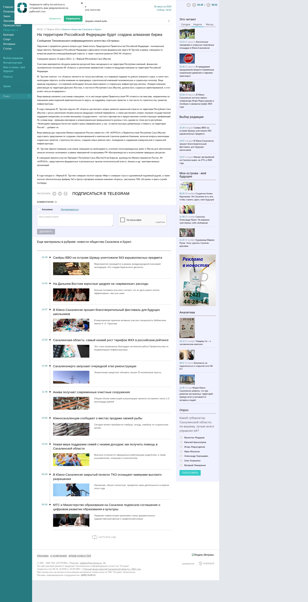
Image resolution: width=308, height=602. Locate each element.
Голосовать (190, 472)
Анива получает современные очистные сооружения (91, 392)
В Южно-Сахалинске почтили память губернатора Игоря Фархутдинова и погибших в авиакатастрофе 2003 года (197, 101)
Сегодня (185, 24)
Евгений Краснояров (195, 442)
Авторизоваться (70, 209)
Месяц (209, 24)
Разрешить (73, 18)
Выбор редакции (13, 58)
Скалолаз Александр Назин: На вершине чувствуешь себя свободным (194, 220)
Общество (9, 30)
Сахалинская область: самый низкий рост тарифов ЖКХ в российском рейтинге (111, 340)
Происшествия (12, 25)
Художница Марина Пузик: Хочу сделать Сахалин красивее (197, 243)
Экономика (9, 21)
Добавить (46, 231)
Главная (8, 7)
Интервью (9, 44)
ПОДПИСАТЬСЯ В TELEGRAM (100, 194)
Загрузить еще (107, 537)
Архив (7, 86)
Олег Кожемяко (192, 460)
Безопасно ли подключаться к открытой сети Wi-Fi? (196, 366)
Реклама (43, 556)
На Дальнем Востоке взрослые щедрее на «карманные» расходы (100, 283)
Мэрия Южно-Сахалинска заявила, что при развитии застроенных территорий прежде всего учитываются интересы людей (196, 394)
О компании (58, 556)
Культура (8, 34)
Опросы (8, 76)
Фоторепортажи (12, 62)
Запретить (55, 18)
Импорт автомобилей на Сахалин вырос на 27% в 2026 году (197, 160)
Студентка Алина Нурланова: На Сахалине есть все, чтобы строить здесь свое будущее (197, 196)
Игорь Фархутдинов (194, 447)
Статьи (7, 48)
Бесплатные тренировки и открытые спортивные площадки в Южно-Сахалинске (197, 45)
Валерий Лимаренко (195, 465)
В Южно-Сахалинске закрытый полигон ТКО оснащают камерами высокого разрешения (107, 477)
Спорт (7, 39)
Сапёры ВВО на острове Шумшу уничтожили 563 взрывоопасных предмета (107, 257)
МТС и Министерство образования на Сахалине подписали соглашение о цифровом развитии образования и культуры (106, 507)
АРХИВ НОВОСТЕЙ (79, 556)
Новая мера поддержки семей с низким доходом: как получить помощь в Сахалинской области (105, 446)
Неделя (197, 24)
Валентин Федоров (194, 437)
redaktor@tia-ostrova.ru (91, 563)
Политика (9, 11)
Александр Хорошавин (196, 456)
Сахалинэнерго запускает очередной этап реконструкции (94, 366)
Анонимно (47, 209)
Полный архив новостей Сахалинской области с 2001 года (112, 569)
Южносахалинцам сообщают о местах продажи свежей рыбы (97, 418)
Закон (6, 16)
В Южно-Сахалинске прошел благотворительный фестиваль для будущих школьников (106, 312)
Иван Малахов (192, 451)
